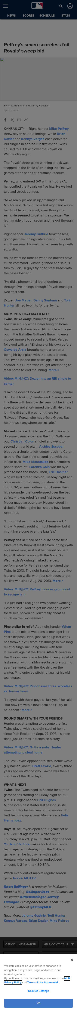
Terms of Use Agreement (42, 982)
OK (38, 1003)
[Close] (72, 959)
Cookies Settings (38, 991)
